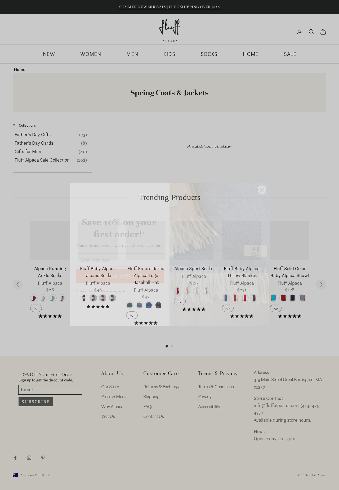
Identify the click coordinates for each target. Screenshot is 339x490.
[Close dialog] (262, 180)
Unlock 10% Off (120, 267)
